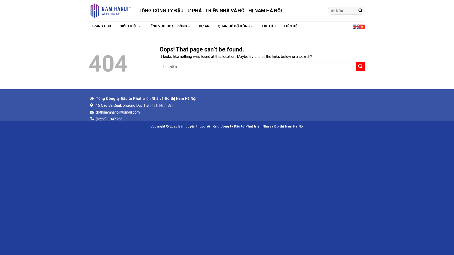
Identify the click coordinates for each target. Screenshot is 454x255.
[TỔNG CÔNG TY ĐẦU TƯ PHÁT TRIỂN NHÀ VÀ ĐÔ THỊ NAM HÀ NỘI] (110, 10)
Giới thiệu (129, 26)
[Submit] (360, 11)
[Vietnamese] (362, 26)
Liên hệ (290, 26)
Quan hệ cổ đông (234, 26)
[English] (356, 26)
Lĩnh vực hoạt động (168, 26)
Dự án (204, 26)
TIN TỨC (269, 26)
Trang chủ (101, 26)
